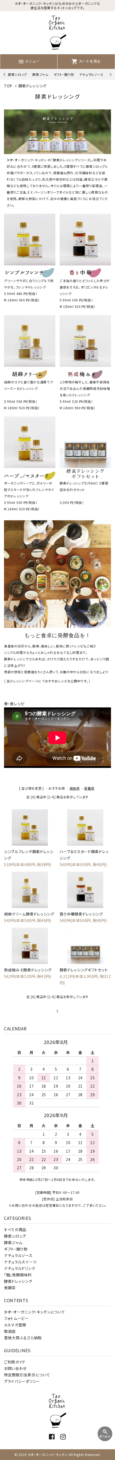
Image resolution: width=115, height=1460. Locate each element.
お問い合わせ (15, 1368)
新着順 (89, 788)
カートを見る (86, 61)
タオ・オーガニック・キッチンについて (34, 1312)
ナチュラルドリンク (19, 1268)
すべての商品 (15, 1229)
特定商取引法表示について (27, 1374)
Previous (4, 74)
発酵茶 (10, 1287)
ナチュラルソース (91, 74)
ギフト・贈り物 (64, 74)
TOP (8, 85)
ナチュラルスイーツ (20, 1262)
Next (109, 74)
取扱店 (10, 1331)
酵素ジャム (40, 74)
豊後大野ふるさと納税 (23, 1337)
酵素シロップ (17, 74)
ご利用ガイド (14, 1362)
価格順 (75, 788)
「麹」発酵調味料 (18, 1274)
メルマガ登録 (15, 1324)
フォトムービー (16, 1318)
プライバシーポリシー (22, 1381)
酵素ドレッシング (32, 85)
